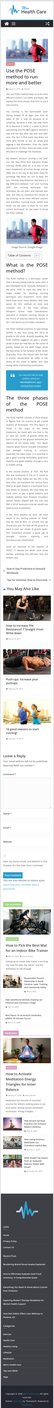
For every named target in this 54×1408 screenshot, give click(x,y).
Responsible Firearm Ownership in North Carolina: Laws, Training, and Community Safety (36, 983)
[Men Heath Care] (6, 23)
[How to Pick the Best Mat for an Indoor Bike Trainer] (27, 921)
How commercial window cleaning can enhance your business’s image (23, 1001)
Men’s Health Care (12, 1364)
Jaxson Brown (27, 956)
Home (6, 1235)
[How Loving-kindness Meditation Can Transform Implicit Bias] (12, 1144)
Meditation (11, 1068)
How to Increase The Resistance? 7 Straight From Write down (24, 629)
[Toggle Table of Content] (35, 255)
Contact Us (8, 1247)
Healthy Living (10, 1346)
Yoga (5, 1376)
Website (7, 841)
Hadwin (27, 89)
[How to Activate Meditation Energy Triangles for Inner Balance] (27, 1050)
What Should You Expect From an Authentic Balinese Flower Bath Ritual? (36, 1162)
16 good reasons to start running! (22, 731)
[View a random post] (47, 23)
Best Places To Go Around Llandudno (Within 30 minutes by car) (23, 1017)
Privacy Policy (10, 1241)
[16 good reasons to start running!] (27, 701)
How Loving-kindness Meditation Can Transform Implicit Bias (35, 1142)
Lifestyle (7, 1352)
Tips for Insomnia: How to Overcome (27, 580)
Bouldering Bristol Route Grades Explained (24, 1264)
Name (7, 813)
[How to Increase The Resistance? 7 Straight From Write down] (27, 597)
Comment (9, 774)
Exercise (10, 64)
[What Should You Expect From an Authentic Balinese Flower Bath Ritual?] (12, 1165)
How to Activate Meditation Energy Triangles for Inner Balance (21, 1081)
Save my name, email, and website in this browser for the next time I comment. (25, 863)
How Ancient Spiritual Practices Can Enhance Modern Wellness (35, 1123)
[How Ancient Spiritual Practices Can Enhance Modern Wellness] (12, 1126)
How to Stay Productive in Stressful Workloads (26, 570)
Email (7, 827)
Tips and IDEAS (12, 939)
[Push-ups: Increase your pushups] (27, 651)
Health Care (9, 1340)
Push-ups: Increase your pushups (22, 681)
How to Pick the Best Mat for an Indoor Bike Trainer (27, 948)
